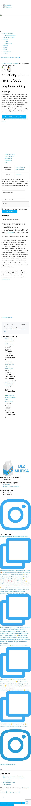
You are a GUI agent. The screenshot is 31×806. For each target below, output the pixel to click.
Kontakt (5, 54)
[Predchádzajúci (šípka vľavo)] (3, 805)
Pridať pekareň (25, 11)
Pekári (6, 41)
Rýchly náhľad (9, 345)
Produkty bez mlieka (8, 37)
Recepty (5, 45)
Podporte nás (7, 51)
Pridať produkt (6, 11)
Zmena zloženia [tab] (9, 156)
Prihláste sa (13, 329)
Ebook (5, 49)
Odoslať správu (9, 211)
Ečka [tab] (6, 162)
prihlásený (11, 232)
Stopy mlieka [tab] (8, 160)
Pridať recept (15, 11)
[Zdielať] (17, 803)
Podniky (5, 39)
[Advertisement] (15, 137)
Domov (4, 63)
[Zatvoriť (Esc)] (24, 803)
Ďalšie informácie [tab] (10, 154)
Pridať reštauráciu (16, 13)
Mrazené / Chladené (12, 63)
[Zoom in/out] (3, 803)
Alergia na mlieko (8, 33)
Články (5, 47)
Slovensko (18, 174)
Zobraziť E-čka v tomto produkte (14, 117)
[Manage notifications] (27, 802)
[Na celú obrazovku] (10, 803)
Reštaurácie (8, 43)
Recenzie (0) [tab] (8, 158)
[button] (15, 31)
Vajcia (22, 169)
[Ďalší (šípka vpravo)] (10, 805)
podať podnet (6, 279)
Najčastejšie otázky (10, 35)
